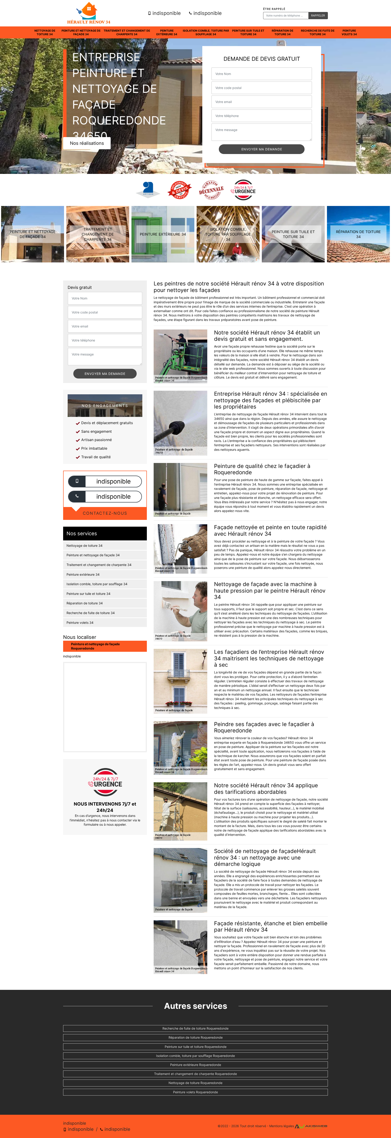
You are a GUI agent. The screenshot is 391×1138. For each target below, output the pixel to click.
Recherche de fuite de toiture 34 (317, 32)
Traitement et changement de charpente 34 (127, 32)
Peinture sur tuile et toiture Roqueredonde (195, 1047)
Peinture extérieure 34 (166, 32)
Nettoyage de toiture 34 (44, 32)
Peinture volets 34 (349, 32)
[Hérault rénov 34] (88, 13)
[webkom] (311, 1126)
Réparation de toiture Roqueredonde (196, 1037)
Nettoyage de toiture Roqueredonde (195, 1083)
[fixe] (77, 496)
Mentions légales (281, 1126)
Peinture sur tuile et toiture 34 (248, 32)
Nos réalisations (87, 143)
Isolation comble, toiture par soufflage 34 (206, 32)
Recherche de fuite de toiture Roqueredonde (195, 1028)
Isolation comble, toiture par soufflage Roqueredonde (195, 1056)
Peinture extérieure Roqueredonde (195, 1065)
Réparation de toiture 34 (282, 32)
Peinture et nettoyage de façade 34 (81, 32)
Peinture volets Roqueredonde (195, 1092)
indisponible (166, 13)
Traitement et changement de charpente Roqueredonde (195, 1074)
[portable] (77, 481)
